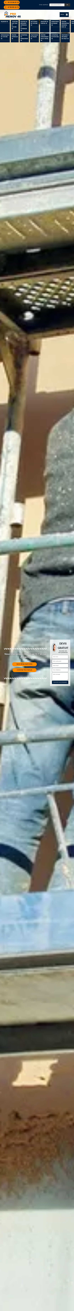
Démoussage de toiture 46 (5, 36)
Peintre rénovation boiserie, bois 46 (65, 24)
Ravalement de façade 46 (55, 23)
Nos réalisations (24, 664)
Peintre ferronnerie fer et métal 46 (45, 37)
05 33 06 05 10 (13, 2)
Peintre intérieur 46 (15, 36)
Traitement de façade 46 (34, 36)
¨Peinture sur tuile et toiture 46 (15, 25)
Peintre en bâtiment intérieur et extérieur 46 (24, 26)
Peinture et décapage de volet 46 (65, 36)
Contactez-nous (24, 670)
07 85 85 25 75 (13, 7)
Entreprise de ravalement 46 (24, 37)
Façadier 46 (4, 21)
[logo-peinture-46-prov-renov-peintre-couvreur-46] (12, 14)
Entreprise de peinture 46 (55, 36)
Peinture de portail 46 (44, 22)
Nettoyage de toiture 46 (34, 23)
